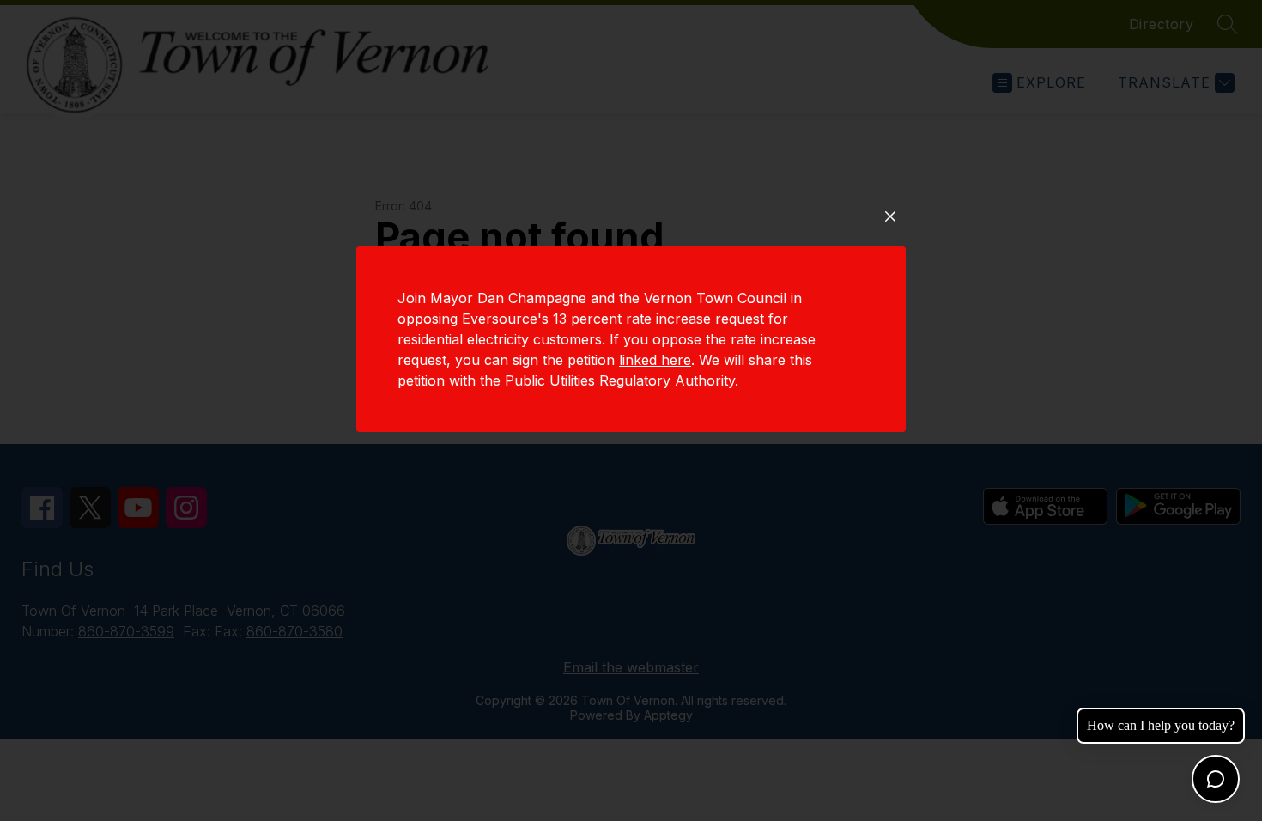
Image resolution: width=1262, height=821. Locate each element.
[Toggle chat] (1215, 779)
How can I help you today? (1161, 725)
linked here (655, 359)
